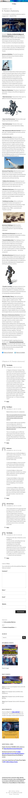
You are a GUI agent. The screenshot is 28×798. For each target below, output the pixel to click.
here (7, 668)
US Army (13, 791)
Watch (3, 686)
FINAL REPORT (16, 712)
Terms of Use (16, 794)
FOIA (9, 792)
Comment (5, 571)
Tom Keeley (9, 365)
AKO (10, 791)
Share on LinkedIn (20, 352)
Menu (14, 3)
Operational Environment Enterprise (13, 748)
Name (4, 590)
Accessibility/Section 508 (16, 792)
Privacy (11, 794)
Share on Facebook (8, 352)
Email (4, 597)
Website (4, 604)
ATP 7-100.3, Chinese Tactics (10, 762)
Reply (7, 401)
